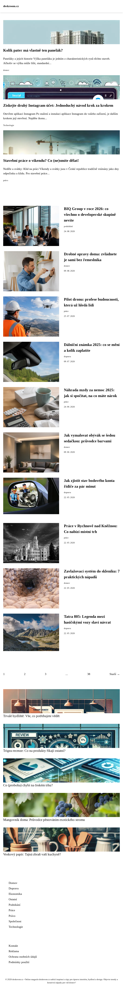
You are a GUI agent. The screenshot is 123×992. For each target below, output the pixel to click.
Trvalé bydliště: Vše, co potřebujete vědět (31, 716)
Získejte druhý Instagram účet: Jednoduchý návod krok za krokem (58, 105)
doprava (67, 356)
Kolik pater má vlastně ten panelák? (33, 50)
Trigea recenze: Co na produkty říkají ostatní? (34, 750)
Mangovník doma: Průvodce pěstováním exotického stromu (44, 820)
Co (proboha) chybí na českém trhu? (28, 785)
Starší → (115, 674)
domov (6, 70)
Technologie (8, 125)
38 (88, 674)
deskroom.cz (11, 6)
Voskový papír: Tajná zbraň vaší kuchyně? (32, 854)
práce (66, 311)
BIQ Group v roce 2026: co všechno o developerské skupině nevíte (90, 214)
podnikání (68, 226)
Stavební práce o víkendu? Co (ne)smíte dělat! (41, 160)
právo (5, 180)
